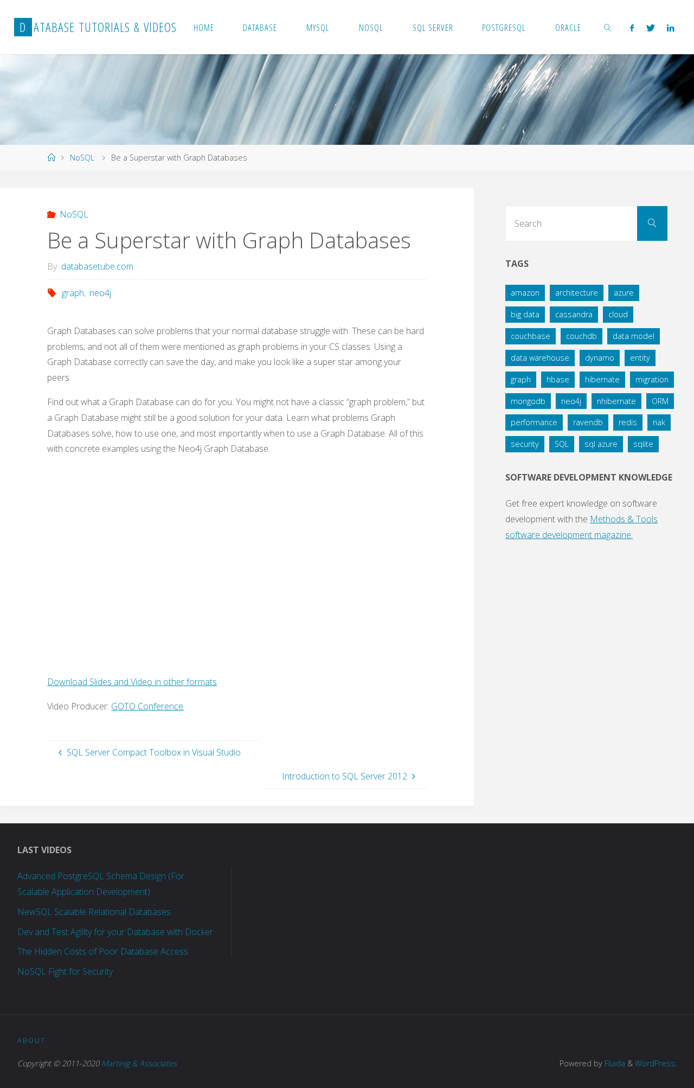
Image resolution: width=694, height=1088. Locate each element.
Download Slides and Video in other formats (132, 682)
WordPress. (656, 1063)
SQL (562, 444)
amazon (525, 292)
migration (652, 379)
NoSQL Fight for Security (65, 971)
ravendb (588, 422)
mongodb (528, 401)
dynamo (599, 358)
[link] (608, 27)
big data (525, 314)
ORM (660, 401)
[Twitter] (650, 27)
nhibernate (616, 401)
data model (633, 336)
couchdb (581, 336)
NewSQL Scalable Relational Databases (94, 912)
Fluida (613, 1063)
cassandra (574, 314)
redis (628, 422)
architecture (576, 292)
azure (624, 292)
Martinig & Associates (139, 1063)
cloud (618, 314)
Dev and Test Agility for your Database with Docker (115, 932)
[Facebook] (632, 27)
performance (534, 422)
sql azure (601, 444)
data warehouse (540, 358)
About (31, 1040)
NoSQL (82, 157)
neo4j (100, 293)
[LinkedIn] (670, 27)
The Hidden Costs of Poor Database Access (102, 951)
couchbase (530, 336)
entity (640, 358)
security (525, 444)
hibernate (602, 379)
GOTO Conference (147, 706)
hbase (558, 379)
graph (73, 293)
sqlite (643, 444)
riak (659, 422)
